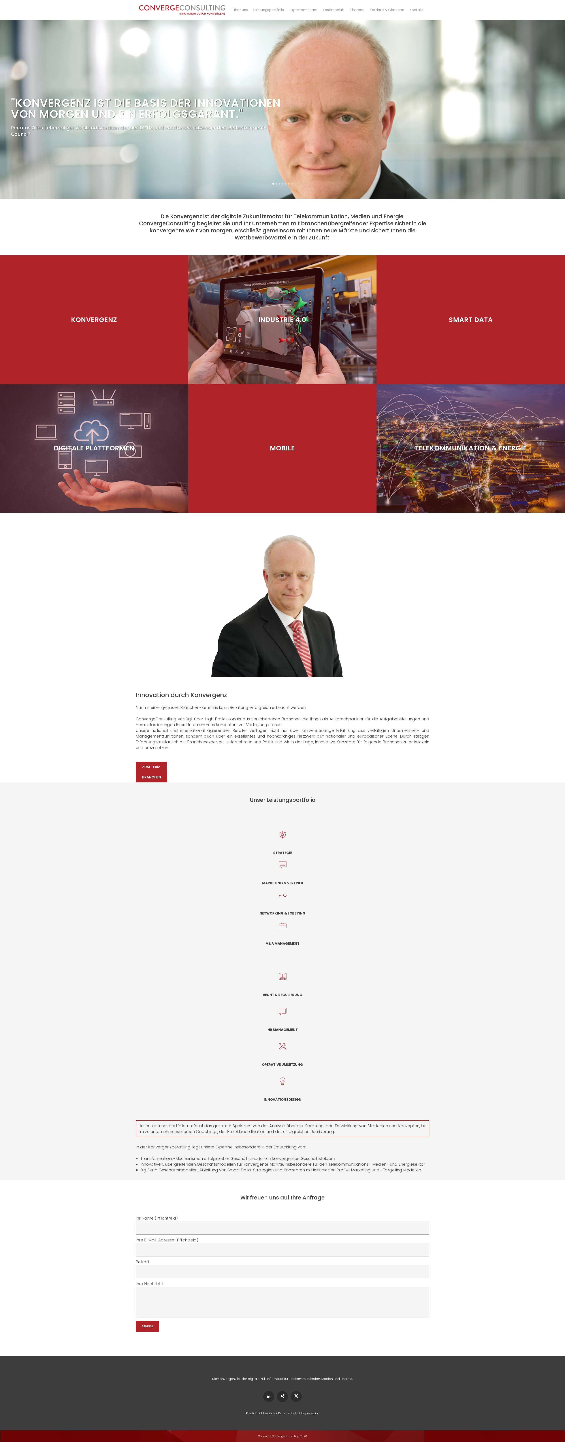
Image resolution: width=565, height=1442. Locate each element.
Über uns (268, 1413)
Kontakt (252, 1413)
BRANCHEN (151, 777)
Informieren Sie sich (94, 325)
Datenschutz (288, 1413)
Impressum (310, 1413)
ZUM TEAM (151, 766)
